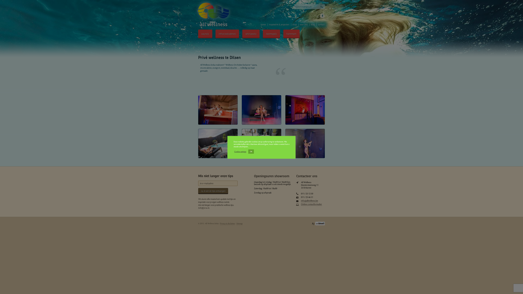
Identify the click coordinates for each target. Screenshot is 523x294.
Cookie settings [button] (240, 151)
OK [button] (251, 151)
